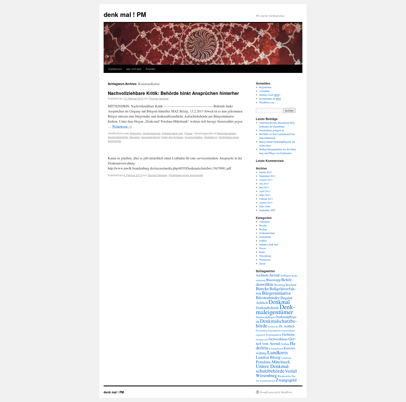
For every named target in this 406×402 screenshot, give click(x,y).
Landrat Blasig (268, 357)
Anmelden (264, 91)
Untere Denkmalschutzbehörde (273, 368)
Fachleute (288, 334)
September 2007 (267, 210)
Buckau (263, 229)
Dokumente (265, 236)
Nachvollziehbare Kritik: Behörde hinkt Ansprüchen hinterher (173, 93)
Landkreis (277, 352)
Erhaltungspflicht (273, 334)
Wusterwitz (264, 259)
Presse (188, 133)
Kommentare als (270, 98)
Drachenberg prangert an (271, 130)
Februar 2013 (266, 198)
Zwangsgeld (286, 380)
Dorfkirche (273, 326)
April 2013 (264, 191)
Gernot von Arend (276, 341)
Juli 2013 (264, 183)
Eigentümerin (274, 330)
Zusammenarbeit (267, 380)
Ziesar (262, 263)
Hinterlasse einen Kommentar (186, 175)
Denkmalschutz (151, 133)
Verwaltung (210, 137)
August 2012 (265, 202)
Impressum (115, 69)
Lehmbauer (286, 357)
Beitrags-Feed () (269, 94)
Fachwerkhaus (278, 339)
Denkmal (279, 302)
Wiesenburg (265, 255)
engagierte (260, 334)
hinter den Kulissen (172, 137)
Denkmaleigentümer (275, 309)
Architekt (262, 275)
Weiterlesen (122, 126)
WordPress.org (266, 102)
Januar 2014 (265, 172)
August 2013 (265, 179)
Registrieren (265, 87)
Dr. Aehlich (286, 326)
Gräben (263, 240)
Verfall (291, 371)
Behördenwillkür (226, 133)
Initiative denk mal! (172, 133)
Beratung (279, 285)
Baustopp (273, 279)
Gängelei (134, 137)
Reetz (262, 252)
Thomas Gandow (159, 98)
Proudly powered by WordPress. (276, 392)
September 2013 (267, 176)
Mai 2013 (264, 187)
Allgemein (135, 133)
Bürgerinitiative (276, 293)
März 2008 (264, 206)
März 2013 (264, 195)
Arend (274, 275)
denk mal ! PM (125, 14)
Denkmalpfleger (265, 317)
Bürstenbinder (268, 297)
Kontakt (150, 69)
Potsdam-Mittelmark (273, 361)
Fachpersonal (262, 339)
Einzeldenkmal (288, 330)
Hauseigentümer (150, 137)
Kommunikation (194, 137)
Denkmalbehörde (118, 137)
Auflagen (285, 275)
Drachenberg (262, 330)
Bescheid (291, 285)
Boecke (263, 225)
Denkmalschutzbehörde (276, 323)
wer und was (133, 69)
